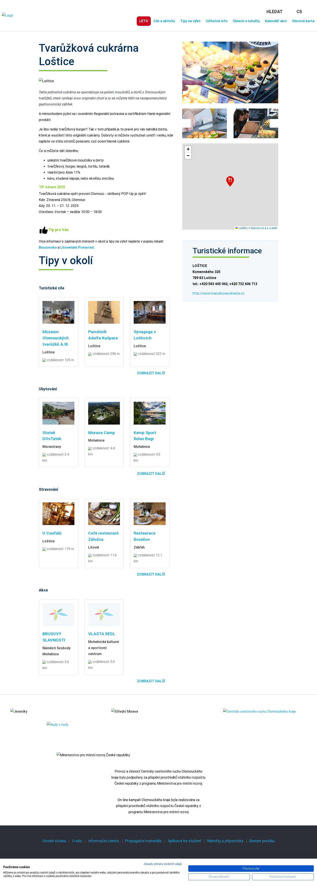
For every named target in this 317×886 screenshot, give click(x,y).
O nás (77, 841)
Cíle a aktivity (164, 21)
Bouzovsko (48, 247)
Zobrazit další (151, 373)
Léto (143, 21)
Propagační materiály (143, 841)
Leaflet (242, 228)
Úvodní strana (54, 841)
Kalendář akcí (276, 21)
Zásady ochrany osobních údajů (163, 864)
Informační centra (103, 841)
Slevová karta (303, 21)
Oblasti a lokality (246, 21)
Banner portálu (262, 841)
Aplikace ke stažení (184, 841)
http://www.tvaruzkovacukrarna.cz (218, 293)
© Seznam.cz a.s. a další (262, 228)
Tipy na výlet (190, 21)
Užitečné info (217, 21)
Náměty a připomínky (225, 841)
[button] (230, 181)
